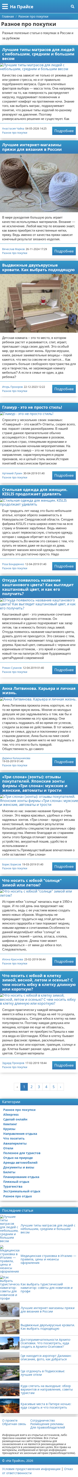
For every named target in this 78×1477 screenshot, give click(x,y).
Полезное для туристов (22, 1153)
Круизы (9, 1129)
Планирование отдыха (21, 1177)
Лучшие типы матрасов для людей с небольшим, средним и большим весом (38, 54)
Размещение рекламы (46, 1424)
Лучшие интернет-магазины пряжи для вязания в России (32, 147)
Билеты (9, 1172)
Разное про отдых (17, 1196)
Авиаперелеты (15, 1143)
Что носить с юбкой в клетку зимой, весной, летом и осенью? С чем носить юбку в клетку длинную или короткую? (39, 982)
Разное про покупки (14, 132)
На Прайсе (21, 7)
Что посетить (14, 1138)
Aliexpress (11, 1114)
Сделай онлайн (15, 1119)
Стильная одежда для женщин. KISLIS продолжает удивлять (34, 492)
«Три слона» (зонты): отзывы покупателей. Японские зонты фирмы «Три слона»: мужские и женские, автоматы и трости (34, 783)
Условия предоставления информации (31, 1469)
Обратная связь (14, 1424)
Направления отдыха (20, 1134)
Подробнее (64, 130)
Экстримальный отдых (21, 1191)
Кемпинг (10, 1124)
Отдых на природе (18, 1158)
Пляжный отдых (16, 1182)
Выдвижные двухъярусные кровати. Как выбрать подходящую (38, 267)
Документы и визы (18, 1167)
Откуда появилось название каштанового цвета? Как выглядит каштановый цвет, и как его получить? (38, 587)
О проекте (10, 1420)
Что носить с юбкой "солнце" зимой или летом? (32, 883)
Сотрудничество (42, 1420)
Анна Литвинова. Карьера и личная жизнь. (39, 690)
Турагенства (12, 1186)
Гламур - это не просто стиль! (32, 407)
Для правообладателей (47, 1427)
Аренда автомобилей (20, 1162)
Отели (8, 1148)
